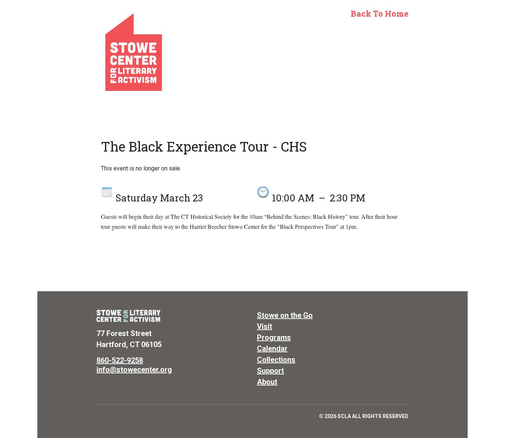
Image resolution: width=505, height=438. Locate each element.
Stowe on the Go (285, 315)
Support (270, 370)
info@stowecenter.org (134, 369)
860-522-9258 (119, 360)
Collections (276, 359)
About (267, 381)
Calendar (272, 348)
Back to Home (380, 13)
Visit (264, 326)
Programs (274, 337)
